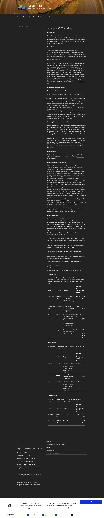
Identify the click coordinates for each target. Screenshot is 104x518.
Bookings (49, 16)
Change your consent (53, 267)
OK (91, 501)
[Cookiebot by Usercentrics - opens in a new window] (10, 515)
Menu (24, 16)
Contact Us (41, 16)
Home (18, 16)
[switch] (44, 515)
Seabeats (36, 6)
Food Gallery (32, 16)
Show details (79, 515)
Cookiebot (79, 270)
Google (58, 314)
